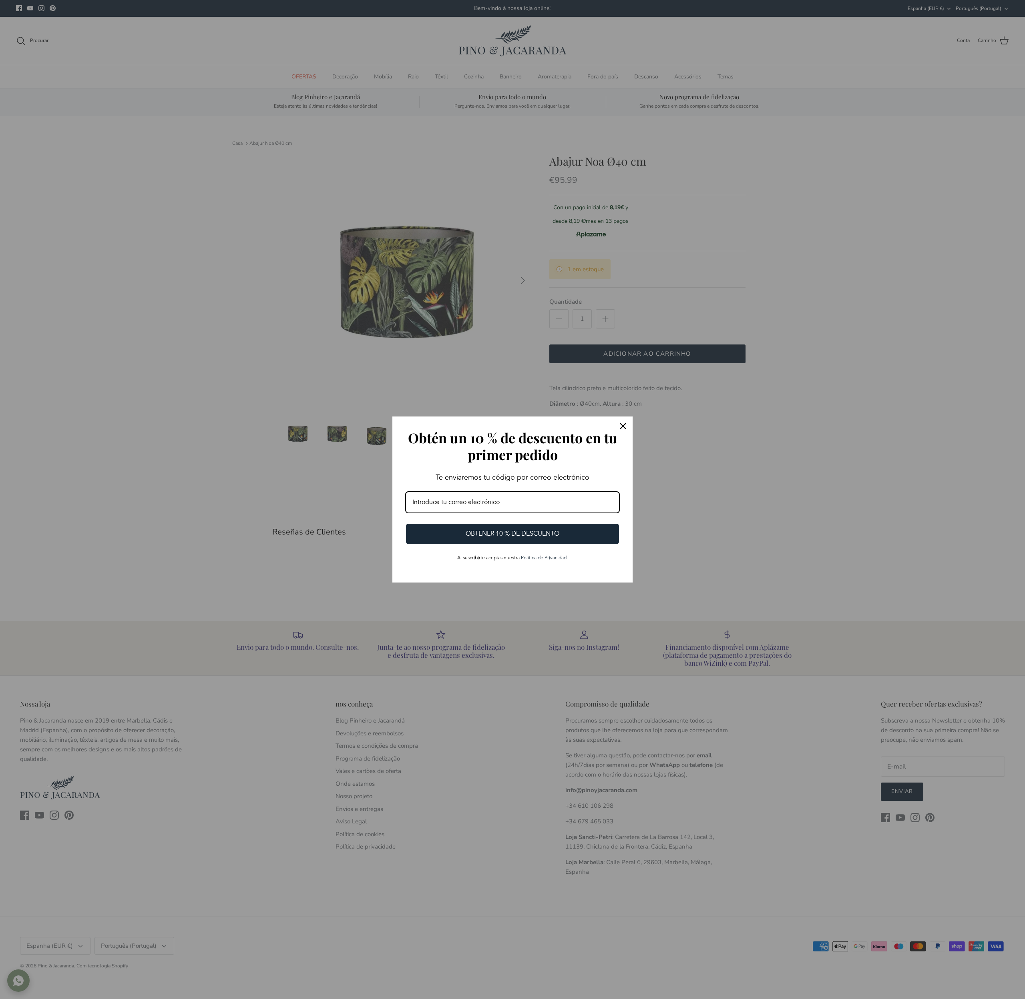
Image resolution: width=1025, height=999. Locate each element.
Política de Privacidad (544, 558)
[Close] (623, 426)
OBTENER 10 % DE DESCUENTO (512, 534)
